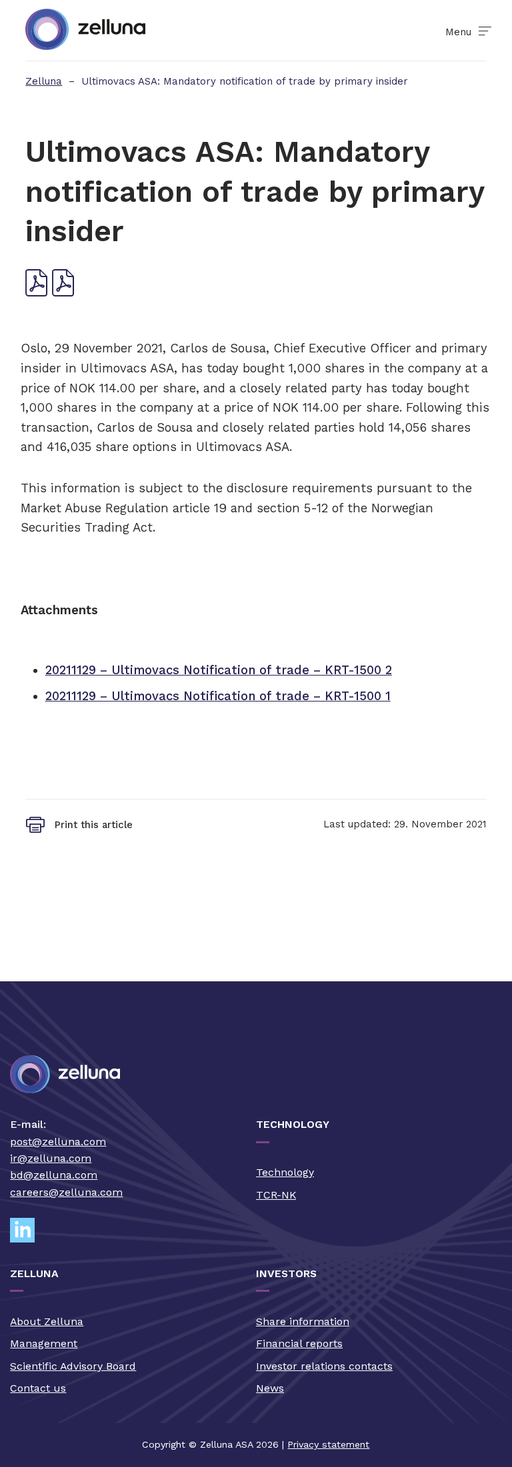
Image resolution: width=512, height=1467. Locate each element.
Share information (302, 1321)
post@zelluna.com (58, 1141)
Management (43, 1343)
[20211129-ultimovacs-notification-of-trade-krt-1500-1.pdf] (63, 292)
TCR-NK (276, 1195)
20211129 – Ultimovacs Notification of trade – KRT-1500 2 (218, 670)
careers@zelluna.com (66, 1192)
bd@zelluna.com (53, 1175)
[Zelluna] (85, 30)
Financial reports (299, 1343)
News (270, 1388)
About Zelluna (46, 1321)
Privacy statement (328, 1444)
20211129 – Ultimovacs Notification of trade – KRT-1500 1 (218, 696)
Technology (285, 1172)
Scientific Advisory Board (73, 1366)
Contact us (38, 1388)
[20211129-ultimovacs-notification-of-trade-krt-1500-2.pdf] (36, 292)
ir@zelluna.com (50, 1158)
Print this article (94, 825)
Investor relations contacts (324, 1366)
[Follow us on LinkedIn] (28, 1230)
